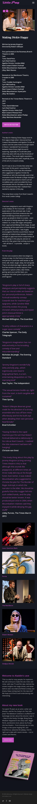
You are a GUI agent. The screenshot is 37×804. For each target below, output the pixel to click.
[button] (33, 3)
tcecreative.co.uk (6, 796)
